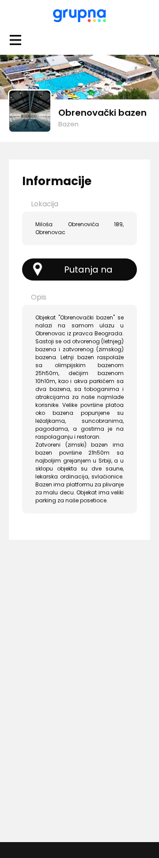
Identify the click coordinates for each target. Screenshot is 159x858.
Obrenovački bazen (102, 112)
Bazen (68, 124)
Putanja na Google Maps (81, 272)
